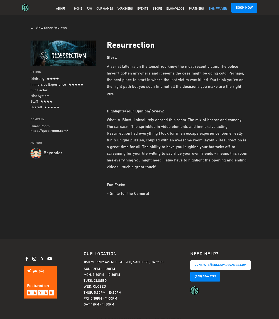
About (60, 8)
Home (78, 8)
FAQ (89, 8)
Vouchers (125, 8)
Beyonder (53, 153)
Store (157, 8)
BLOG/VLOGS (175, 8)
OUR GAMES (104, 8)
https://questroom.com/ (49, 130)
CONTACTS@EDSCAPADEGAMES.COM (220, 264)
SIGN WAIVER (217, 8)
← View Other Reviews (49, 28)
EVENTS (142, 8)
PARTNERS (196, 8)
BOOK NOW (244, 7)
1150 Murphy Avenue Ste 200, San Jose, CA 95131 (123, 262)
